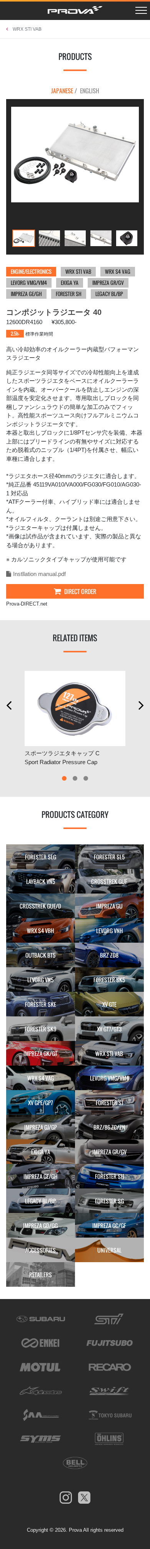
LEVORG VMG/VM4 (29, 282)
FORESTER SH (69, 294)
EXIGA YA (69, 282)
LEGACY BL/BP (109, 294)
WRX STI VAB (27, 29)
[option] (75, 154)
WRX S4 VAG (117, 271)
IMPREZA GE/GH (26, 294)
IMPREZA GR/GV (108, 282)
